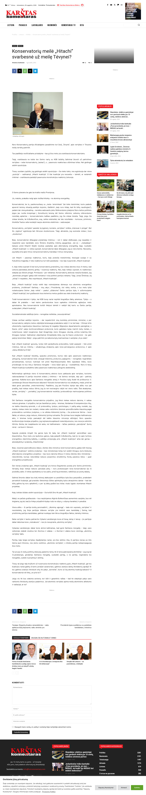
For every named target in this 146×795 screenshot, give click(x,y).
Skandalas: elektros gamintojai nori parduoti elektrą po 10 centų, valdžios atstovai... (121, 114)
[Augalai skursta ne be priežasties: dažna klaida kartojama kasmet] (125, 206)
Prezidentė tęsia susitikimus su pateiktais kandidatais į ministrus (76, 626)
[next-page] (17, 673)
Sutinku (137, 788)
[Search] (139, 25)
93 (91, 62)
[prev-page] (13, 673)
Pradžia (14, 35)
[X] (19, 71)
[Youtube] (111, 5)
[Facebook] (107, 5)
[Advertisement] (81, 14)
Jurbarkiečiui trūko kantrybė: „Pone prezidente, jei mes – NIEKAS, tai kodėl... (121, 126)
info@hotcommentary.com (34, 769)
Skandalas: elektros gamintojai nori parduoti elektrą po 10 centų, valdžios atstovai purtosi (79, 754)
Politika (28, 35)
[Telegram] (35, 71)
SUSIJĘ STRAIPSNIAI (21, 638)
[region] (73, 785)
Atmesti (124, 788)
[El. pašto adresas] (30, 71)
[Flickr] (121, 5)
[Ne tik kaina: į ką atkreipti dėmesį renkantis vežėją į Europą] (125, 185)
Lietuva (21, 35)
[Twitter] (114, 5)
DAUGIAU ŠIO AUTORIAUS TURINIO (43, 638)
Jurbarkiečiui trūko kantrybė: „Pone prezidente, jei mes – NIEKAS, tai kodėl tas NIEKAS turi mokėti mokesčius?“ (79, 767)
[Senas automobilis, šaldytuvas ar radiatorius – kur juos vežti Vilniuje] (105, 185)
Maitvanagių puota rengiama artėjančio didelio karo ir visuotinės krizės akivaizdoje (121, 137)
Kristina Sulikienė (18, 62)
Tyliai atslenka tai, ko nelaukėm (121, 160)
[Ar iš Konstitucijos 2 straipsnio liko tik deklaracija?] (51, 651)
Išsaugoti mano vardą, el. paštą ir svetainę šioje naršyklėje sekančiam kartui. (42, 727)
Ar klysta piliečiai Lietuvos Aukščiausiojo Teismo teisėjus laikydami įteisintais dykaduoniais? (132, 12)
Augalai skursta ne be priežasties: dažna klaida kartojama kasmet (125, 216)
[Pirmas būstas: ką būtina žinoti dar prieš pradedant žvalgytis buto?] (105, 206)
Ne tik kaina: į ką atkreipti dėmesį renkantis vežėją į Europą (125, 195)
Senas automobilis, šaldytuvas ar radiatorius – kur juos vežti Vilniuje (105, 195)
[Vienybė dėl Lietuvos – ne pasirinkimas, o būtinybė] (79, 651)
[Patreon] (118, 5)
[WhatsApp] (25, 71)
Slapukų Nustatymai (105, 788)
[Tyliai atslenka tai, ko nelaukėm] (102, 163)
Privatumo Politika (48, 792)
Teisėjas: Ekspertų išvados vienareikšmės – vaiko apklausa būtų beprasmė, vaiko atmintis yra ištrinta (30, 627)
